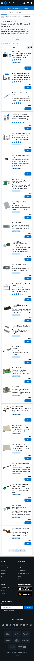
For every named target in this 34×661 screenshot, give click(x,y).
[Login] (31, 3)
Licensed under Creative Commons (17, 652)
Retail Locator (22, 570)
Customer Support (6, 568)
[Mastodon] (21, 625)
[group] (30, 47)
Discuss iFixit (5, 570)
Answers (18, 12)
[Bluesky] (24, 625)
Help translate (16, 619)
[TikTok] (3, 625)
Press (19, 576)
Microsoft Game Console (13, 17)
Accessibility (5, 587)
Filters (14, 47)
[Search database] (24, 3)
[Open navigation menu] (2, 3)
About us (4, 565)
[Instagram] (14, 625)
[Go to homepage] (10, 3)
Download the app (24, 584)
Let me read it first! (8, 611)
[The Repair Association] (31, 625)
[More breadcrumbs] (2, 17)
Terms (3, 593)
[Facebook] (7, 625)
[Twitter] (10, 625)
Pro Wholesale (22, 568)
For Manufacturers (23, 573)
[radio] (28, 47)
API (2, 576)
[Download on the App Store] (25, 588)
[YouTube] (17, 625)
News (19, 579)
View (28, 68)
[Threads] (27, 625)
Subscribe (28, 607)
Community (21, 565)
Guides (11, 12)
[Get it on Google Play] (25, 594)
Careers (3, 573)
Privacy (3, 590)
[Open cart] (27, 3)
